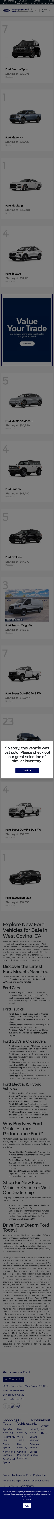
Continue (27, 770)
